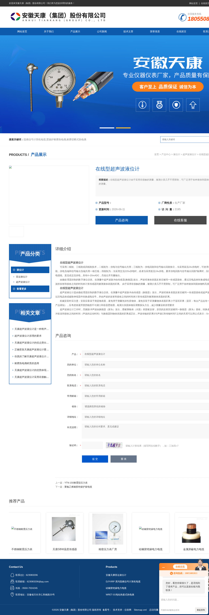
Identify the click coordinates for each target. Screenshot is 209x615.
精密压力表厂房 (98, 549)
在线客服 (180, 220)
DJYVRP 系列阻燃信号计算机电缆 (123, 581)
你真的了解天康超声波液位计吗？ (32, 356)
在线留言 (181, 31)
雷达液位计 (21, 276)
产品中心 (166, 154)
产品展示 (75, 31)
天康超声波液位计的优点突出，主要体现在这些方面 (32, 342)
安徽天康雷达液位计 (116, 575)
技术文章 (128, 31)
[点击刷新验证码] (114, 445)
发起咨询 (201, 610)
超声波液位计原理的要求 (28, 335)
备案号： (107, 609)
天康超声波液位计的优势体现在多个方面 (32, 370)
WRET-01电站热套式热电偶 (120, 594)
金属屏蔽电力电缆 (183, 549)
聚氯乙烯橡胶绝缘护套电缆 (78, 486)
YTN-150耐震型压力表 (76, 482)
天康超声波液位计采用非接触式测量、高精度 (32, 377)
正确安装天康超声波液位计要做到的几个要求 (32, 349)
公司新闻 (102, 31)
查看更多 (21, 288)
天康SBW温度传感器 (55, 549)
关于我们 (49, 31)
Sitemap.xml (140, 609)
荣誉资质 (155, 31)
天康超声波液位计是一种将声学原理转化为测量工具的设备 (32, 329)
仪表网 (127, 609)
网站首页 (193, 3)
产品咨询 (121, 220)
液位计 (176, 154)
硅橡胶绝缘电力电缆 (141, 549)
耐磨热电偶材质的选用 (27, 363)
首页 (156, 154)
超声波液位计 (189, 154)
